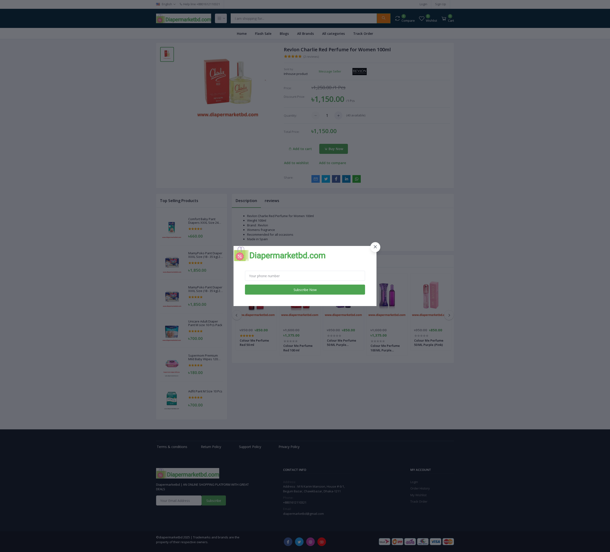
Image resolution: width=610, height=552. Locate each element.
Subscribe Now (305, 289)
